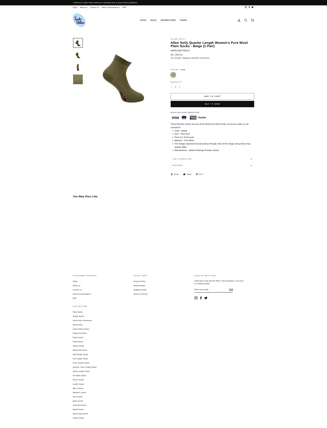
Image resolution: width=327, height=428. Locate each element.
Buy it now (212, 104)
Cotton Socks (78, 418)
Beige (173, 74)
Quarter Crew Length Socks (85, 367)
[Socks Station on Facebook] (200, 297)
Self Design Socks (80, 354)
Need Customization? (111, 7)
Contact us (94, 7)
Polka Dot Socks (80, 333)
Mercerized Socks (80, 414)
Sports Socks (78, 346)
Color (178, 70)
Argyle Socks (78, 316)
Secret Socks (78, 380)
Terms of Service (141, 294)
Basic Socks (78, 401)
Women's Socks (79, 392)
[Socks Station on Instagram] (195, 297)
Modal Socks (78, 409)
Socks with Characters (82, 320)
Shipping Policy (140, 290)
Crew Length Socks (81, 363)
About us (83, 7)
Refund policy (139, 286)
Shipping (186, 58)
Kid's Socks (78, 397)
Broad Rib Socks (80, 350)
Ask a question (182, 159)
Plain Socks (78, 312)
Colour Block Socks (81, 329)
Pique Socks (78, 337)
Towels (183, 20)
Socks (153, 20)
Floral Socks (78, 342)
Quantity (176, 82)
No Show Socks (79, 375)
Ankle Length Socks (81, 371)
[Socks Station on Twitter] (205, 297)
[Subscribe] (231, 289)
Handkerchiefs (168, 20)
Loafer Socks (78, 384)
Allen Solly (178, 39)
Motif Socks (78, 325)
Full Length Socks (80, 359)
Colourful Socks (79, 405)
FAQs (75, 7)
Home (143, 20)
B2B (124, 7)
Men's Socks (78, 388)
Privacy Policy (139, 281)
